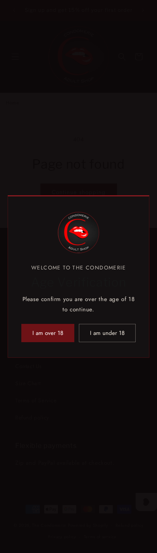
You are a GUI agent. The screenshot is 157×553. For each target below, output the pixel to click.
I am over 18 (47, 333)
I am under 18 (107, 333)
